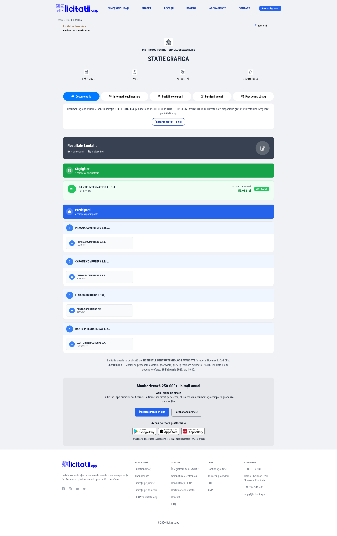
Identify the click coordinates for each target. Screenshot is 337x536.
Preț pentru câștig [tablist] (255, 96)
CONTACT (244, 8)
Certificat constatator (183, 490)
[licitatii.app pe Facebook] (63, 489)
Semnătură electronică (184, 476)
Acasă (61, 20)
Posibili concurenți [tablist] (172, 96)
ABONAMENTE (217, 8)
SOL (210, 483)
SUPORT (146, 8)
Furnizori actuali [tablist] (213, 96)
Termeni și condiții (218, 476)
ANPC (211, 490)
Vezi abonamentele (187, 412)
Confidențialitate (217, 469)
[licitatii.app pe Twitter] (84, 489)
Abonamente (142, 476)
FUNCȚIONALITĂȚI (118, 8)
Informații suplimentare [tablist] (126, 96)
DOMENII (191, 8)
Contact (175, 497)
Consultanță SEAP (181, 483)
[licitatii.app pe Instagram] (70, 489)
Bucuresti (262, 25)
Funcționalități (143, 469)
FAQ (173, 504)
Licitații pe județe (145, 483)
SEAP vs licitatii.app (146, 497)
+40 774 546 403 (253, 487)
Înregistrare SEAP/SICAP (185, 469)
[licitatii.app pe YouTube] (77, 489)
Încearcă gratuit (270, 8)
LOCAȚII (169, 8)
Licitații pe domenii (146, 490)
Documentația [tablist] (83, 96)
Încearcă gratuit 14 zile (169, 122)
